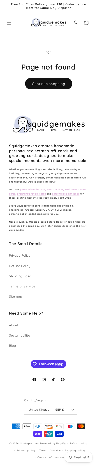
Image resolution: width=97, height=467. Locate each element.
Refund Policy (19, 266)
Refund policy (79, 443)
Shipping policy (75, 450)
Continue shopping (48, 84)
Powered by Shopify (53, 443)
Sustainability (19, 335)
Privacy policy (25, 450)
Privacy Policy (19, 255)
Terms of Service (22, 286)
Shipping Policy (21, 276)
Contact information (50, 457)
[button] (9, 23)
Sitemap (15, 296)
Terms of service (50, 450)
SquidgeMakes (30, 443)
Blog (12, 346)
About (13, 325)
